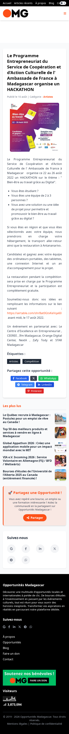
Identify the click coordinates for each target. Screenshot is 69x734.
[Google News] (11, 548)
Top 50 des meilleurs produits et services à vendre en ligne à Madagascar (25, 432)
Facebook (21, 378)
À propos (40, 3)
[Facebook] (26, 548)
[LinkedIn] (40, 548)
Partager (37, 518)
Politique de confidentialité (46, 723)
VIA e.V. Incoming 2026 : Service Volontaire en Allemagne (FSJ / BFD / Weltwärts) (27, 460)
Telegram (26, 384)
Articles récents (23, 3)
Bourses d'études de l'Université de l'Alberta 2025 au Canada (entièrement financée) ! (27, 474)
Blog (51, 3)
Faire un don (11, 654)
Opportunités (12, 642)
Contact (8, 659)
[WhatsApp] (26, 560)
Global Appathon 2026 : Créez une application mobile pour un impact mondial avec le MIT (27, 446)
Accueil (7, 3)
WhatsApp (50, 378)
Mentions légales (17, 723)
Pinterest (36, 391)
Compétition (32, 361)
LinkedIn (47, 384)
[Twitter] (33, 378)
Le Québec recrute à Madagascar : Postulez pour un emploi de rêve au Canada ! (26, 418)
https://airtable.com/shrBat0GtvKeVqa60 (34, 313)
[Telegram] (11, 560)
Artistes (13, 361)
